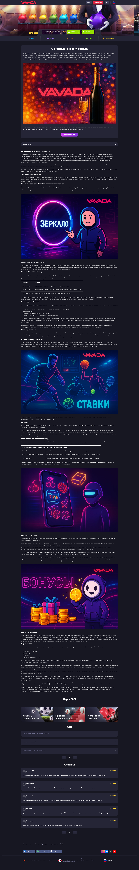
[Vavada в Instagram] (103, 851)
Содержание (54, 844)
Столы (37, 844)
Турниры (44, 844)
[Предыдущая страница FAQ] (64, 757)
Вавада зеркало (69, 134)
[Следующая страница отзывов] (75, 832)
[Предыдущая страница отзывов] (64, 832)
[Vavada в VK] (106, 851)
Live (31, 844)
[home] (28, 2)
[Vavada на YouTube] (114, 851)
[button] (137, 20)
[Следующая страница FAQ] (75, 757)
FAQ (61, 844)
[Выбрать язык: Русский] (115, 2)
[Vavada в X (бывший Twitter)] (110, 851)
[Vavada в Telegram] (107, 2)
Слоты (25, 844)
